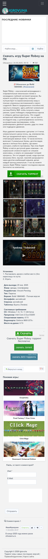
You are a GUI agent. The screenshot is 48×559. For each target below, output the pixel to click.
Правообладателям (13, 556)
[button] (41, 368)
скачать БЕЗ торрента (24, 356)
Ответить (25, 527)
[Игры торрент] (18, 11)
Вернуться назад (14, 369)
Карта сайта (28, 556)
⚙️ (32, 48)
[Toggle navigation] (42, 3)
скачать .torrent (24, 347)
